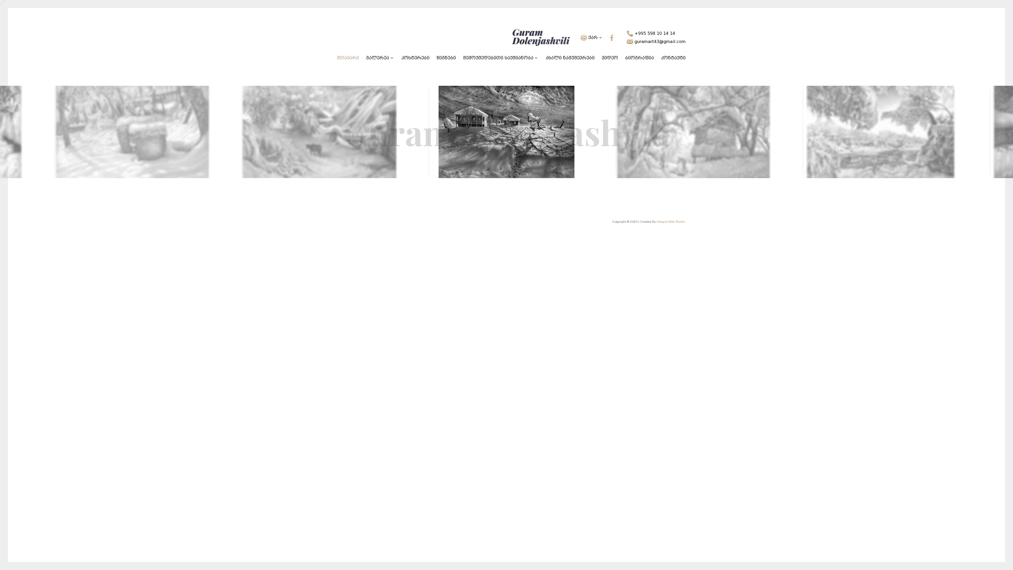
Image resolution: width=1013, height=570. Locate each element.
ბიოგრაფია (639, 57)
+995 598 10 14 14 (654, 33)
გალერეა (378, 57)
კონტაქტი (673, 57)
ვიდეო (610, 57)
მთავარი (348, 57)
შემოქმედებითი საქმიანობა (499, 57)
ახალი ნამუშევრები (570, 57)
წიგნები (446, 57)
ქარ (593, 37)
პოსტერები (415, 57)
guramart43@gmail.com (659, 41)
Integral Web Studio (671, 222)
